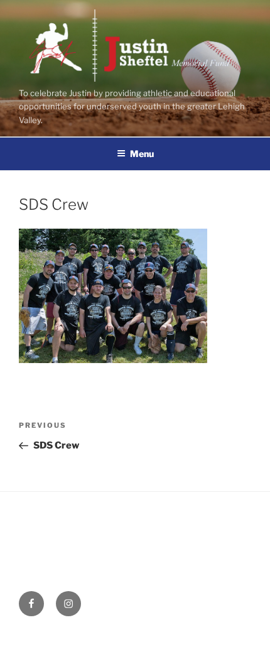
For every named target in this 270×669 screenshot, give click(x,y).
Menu (142, 153)
